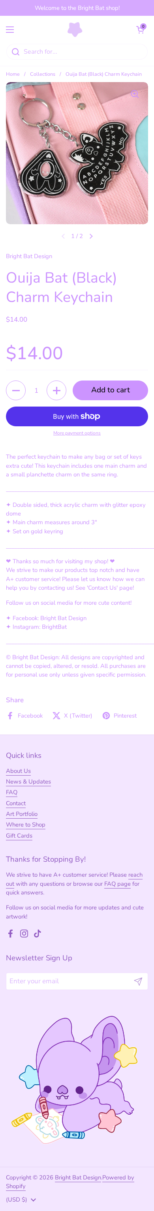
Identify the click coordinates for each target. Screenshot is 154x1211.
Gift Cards (19, 836)
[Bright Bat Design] (75, 29)
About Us (18, 771)
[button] (140, 29)
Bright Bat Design (78, 1177)
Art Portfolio (22, 814)
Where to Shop (25, 825)
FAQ (11, 792)
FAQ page (117, 884)
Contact (16, 803)
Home (13, 74)
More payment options (77, 433)
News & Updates (28, 781)
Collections (42, 74)
